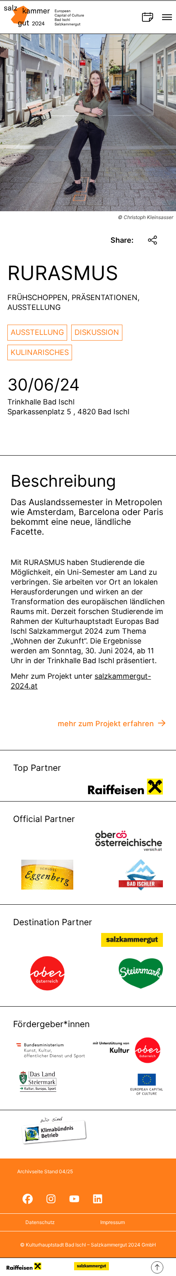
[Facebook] (27, 1199)
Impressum (112, 1222)
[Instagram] (51, 1199)
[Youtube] (74, 1199)
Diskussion (96, 332)
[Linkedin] (97, 1199)
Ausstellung (37, 332)
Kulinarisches (40, 352)
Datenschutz (40, 1222)
